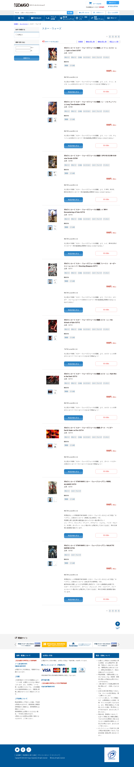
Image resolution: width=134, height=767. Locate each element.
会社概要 (18, 755)
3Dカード (114, 18)
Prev (16, 644)
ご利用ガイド (99, 12)
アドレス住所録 (53, 18)
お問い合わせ (85, 12)
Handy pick (37, 18)
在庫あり (20, 34)
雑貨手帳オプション (99, 18)
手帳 (22, 18)
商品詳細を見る (73, 92)
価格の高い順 (102, 42)
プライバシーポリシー (44, 755)
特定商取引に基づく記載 (29, 755)
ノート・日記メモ (83, 18)
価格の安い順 (90, 42)
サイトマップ (55, 755)
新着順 (80, 42)
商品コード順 (114, 42)
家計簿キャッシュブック (68, 18)
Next (118, 644)
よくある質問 (114, 12)
